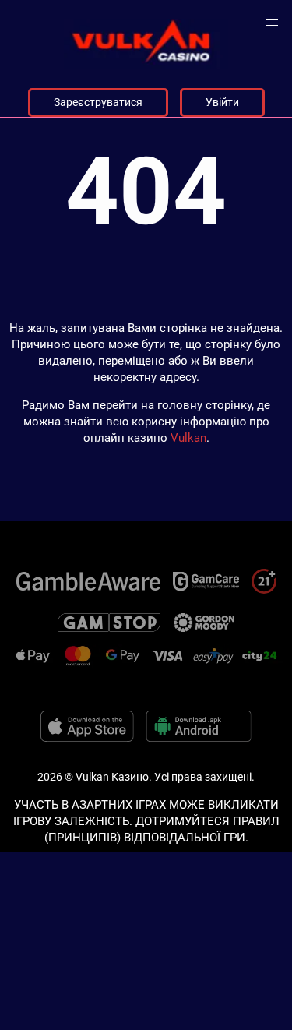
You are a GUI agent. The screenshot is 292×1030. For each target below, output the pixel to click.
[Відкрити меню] (272, 22)
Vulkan (188, 438)
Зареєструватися (98, 102)
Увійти (222, 102)
